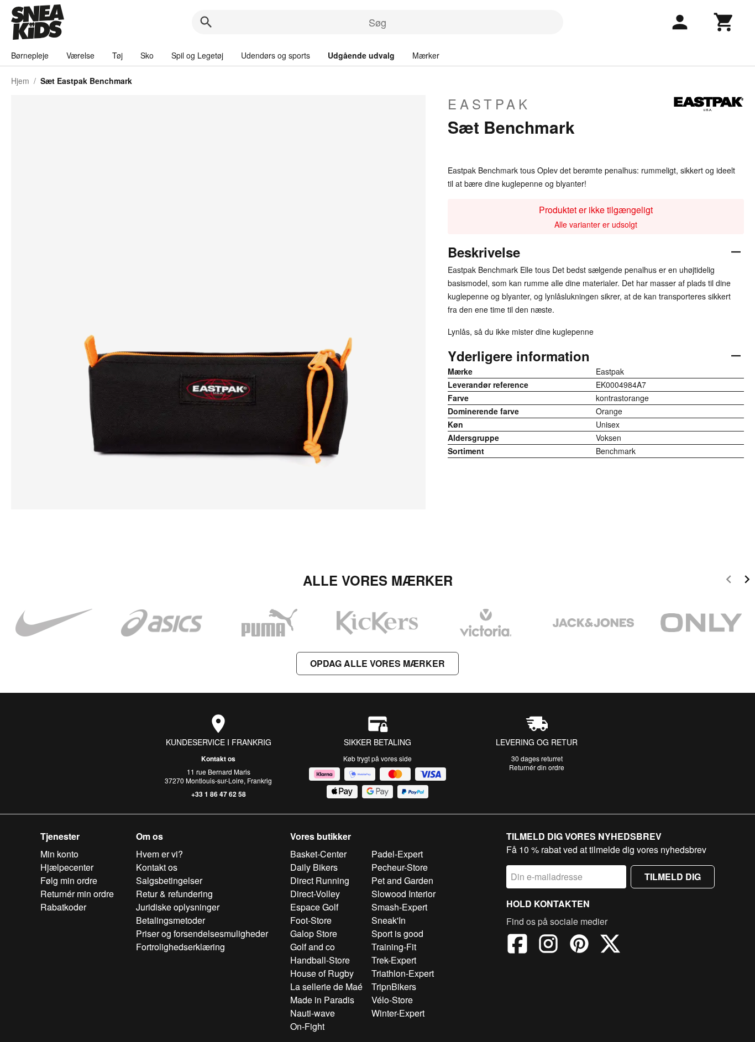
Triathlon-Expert (402, 973)
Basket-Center (318, 854)
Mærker (425, 55)
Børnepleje (30, 55)
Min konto (59, 854)
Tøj (117, 55)
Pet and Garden (402, 880)
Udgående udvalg (361, 55)
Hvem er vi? (159, 854)
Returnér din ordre (536, 767)
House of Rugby (322, 973)
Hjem (20, 80)
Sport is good (397, 933)
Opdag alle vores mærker (377, 663)
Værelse (80, 55)
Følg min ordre (68, 880)
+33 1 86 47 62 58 (218, 794)
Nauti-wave (312, 1013)
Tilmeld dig (672, 876)
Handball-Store (320, 960)
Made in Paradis (322, 999)
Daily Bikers (314, 867)
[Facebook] (517, 945)
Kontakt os (218, 758)
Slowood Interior (403, 893)
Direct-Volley (315, 893)
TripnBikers (393, 986)
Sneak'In (388, 920)
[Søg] (206, 22)
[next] (747, 581)
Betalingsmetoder (170, 920)
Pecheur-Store (399, 867)
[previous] (729, 581)
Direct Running (319, 880)
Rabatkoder (63, 907)
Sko (147, 55)
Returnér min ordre (77, 893)
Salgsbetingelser (169, 880)
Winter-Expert (397, 1013)
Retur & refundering (174, 893)
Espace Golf (314, 907)
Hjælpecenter (66, 867)
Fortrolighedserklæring (180, 946)
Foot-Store (311, 920)
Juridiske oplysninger (177, 907)
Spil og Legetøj (197, 55)
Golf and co (312, 946)
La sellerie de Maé (326, 986)
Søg (377, 22)
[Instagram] (548, 945)
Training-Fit (393, 946)
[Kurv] (724, 22)
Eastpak (489, 104)
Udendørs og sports (275, 55)
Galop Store (313, 933)
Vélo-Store (392, 999)
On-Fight (307, 1026)
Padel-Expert (397, 854)
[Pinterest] (579, 945)
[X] (610, 945)
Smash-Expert (399, 907)
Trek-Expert (393, 960)
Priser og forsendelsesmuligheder (202, 933)
